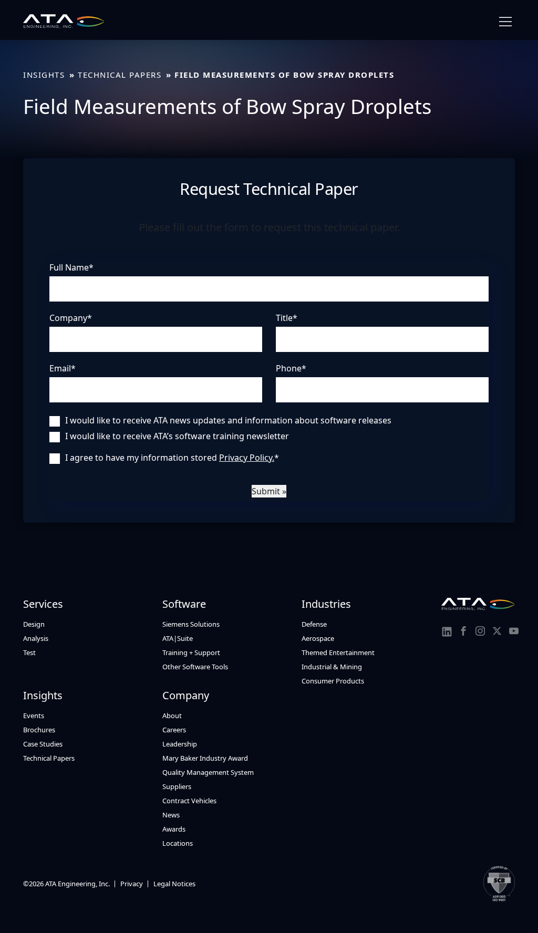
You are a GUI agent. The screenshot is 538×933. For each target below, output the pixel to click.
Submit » (269, 491)
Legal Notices (174, 883)
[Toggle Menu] (505, 22)
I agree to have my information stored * (172, 457)
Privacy (131, 883)
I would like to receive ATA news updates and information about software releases (228, 420)
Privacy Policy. (246, 457)
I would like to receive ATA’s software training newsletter (177, 436)
